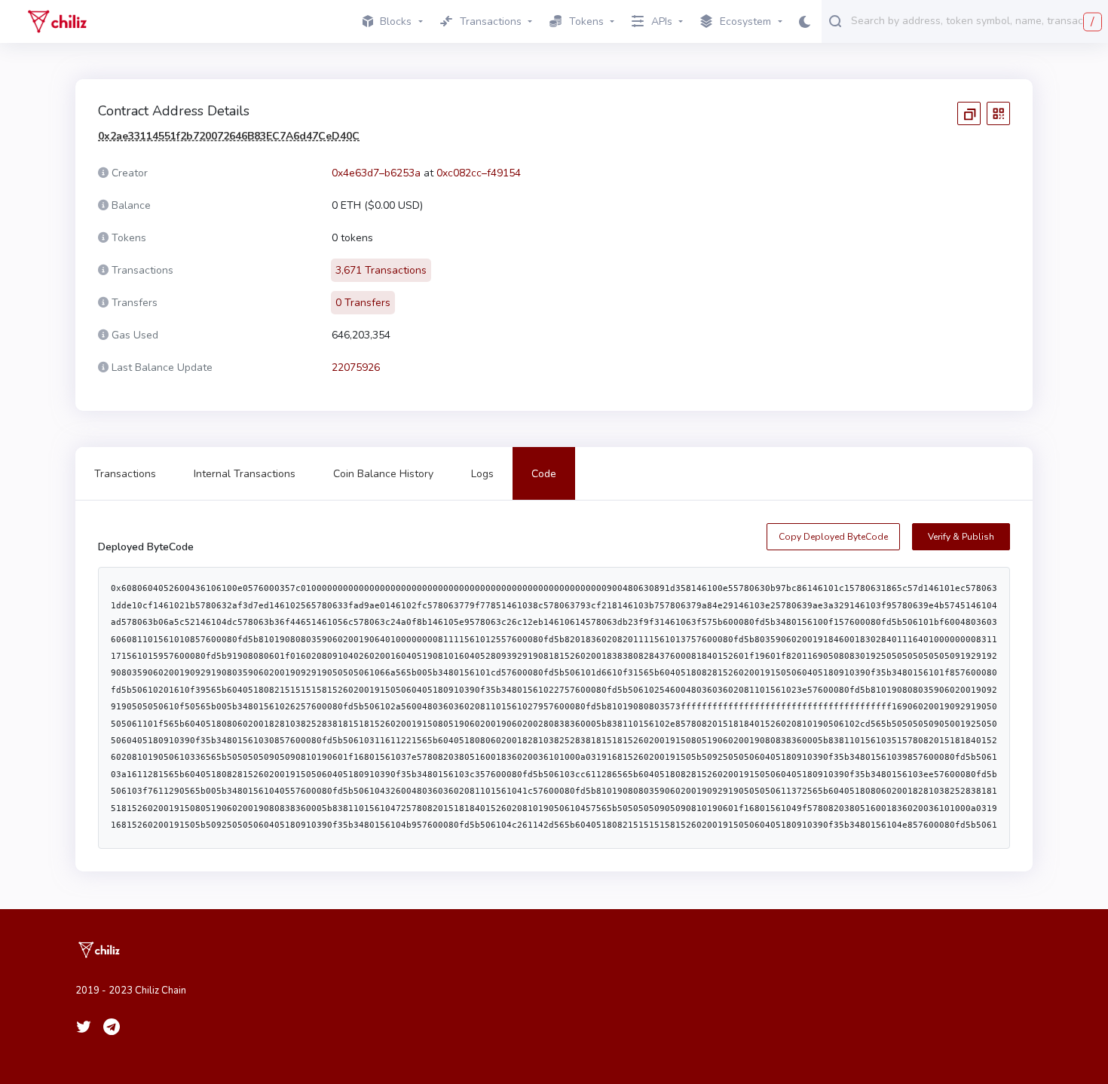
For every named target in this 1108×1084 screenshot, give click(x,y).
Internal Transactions (244, 474)
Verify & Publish (961, 537)
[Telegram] (111, 1026)
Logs (482, 474)
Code (543, 474)
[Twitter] (83, 1026)
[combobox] (976, 20)
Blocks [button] (396, 21)
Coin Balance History (383, 474)
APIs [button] (661, 21)
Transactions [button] (491, 21)
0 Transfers (362, 302)
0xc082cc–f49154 (478, 173)
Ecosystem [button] (745, 21)
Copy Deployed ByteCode (833, 537)
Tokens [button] (586, 21)
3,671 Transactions (381, 270)
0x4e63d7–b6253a (376, 173)
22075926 (356, 367)
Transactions (125, 474)
